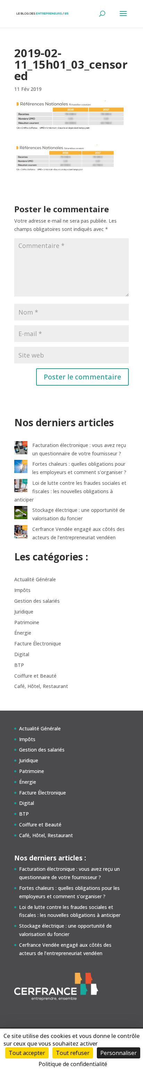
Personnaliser (118, 1053)
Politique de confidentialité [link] (73, 1064)
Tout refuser (73, 1053)
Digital (21, 654)
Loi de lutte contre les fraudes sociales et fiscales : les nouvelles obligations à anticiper (70, 491)
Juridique (23, 611)
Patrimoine (26, 622)
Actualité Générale (35, 579)
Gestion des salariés (37, 601)
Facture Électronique (37, 643)
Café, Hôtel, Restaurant (41, 686)
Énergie (22, 632)
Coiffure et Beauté (35, 675)
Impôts (22, 590)
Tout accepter (27, 1053)
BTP (19, 665)
